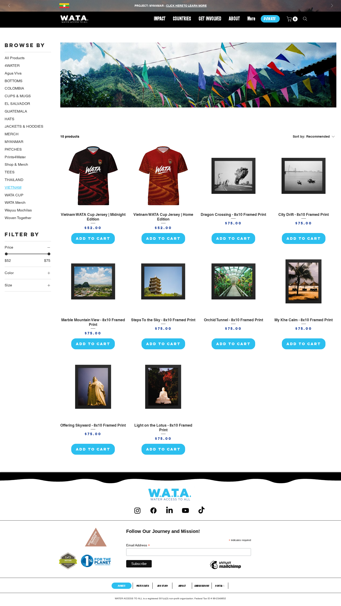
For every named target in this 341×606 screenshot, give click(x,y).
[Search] (305, 19)
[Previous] (9, 6)
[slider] (6, 254)
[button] (182, 19)
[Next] (332, 6)
